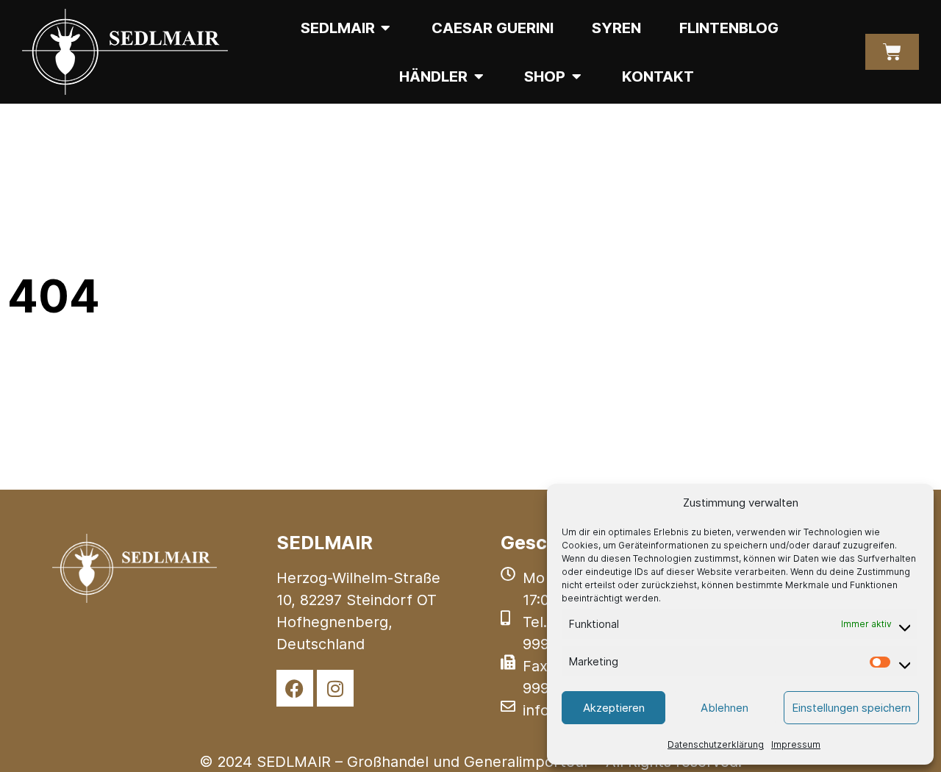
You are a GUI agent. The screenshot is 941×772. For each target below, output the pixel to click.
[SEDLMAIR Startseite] (125, 52)
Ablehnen (724, 708)
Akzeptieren (614, 708)
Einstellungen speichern (851, 708)
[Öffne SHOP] (576, 76)
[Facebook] (294, 688)
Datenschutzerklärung (716, 744)
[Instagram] (335, 688)
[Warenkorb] (892, 52)
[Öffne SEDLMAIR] (386, 28)
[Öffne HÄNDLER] (478, 76)
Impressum (795, 744)
